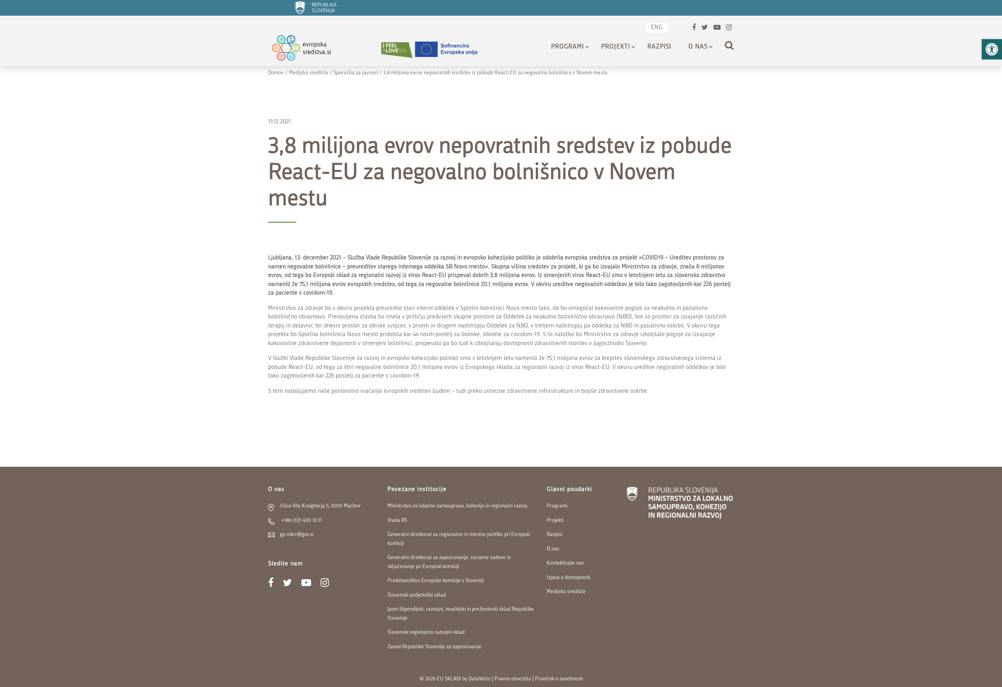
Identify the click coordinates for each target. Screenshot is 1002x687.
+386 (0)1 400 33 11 (301, 520)
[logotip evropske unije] (451, 50)
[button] (992, 49)
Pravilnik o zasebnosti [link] (559, 679)
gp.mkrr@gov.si (297, 534)
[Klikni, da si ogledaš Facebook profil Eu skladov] (694, 28)
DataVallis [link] (479, 679)
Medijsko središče (308, 73)
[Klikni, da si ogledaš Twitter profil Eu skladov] (704, 28)
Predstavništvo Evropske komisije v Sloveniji (435, 580)
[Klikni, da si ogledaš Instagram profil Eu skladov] (729, 28)
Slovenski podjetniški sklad (416, 595)
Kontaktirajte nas (565, 563)
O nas (698, 47)
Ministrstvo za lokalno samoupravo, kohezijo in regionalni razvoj (457, 506)
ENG (657, 28)
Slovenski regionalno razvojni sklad (426, 632)
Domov (276, 73)
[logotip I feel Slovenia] (397, 50)
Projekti (615, 47)
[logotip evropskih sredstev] (308, 50)
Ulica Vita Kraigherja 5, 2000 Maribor (320, 506)
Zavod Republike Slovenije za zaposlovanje (434, 646)
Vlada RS (397, 520)
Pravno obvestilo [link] (512, 679)
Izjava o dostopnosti (568, 577)
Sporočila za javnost (355, 73)
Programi (567, 47)
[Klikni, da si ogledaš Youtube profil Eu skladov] (717, 28)
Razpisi (659, 47)
